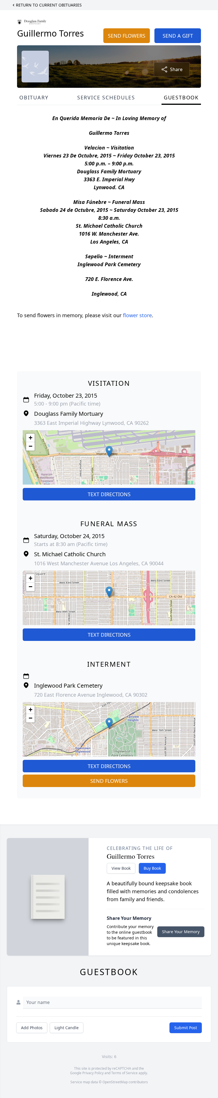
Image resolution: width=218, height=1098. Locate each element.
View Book (121, 868)
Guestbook (181, 97)
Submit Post (185, 1027)
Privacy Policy (93, 1073)
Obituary (33, 97)
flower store (137, 315)
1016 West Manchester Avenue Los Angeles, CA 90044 (99, 563)
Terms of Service (124, 1073)
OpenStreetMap (115, 1082)
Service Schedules (106, 97)
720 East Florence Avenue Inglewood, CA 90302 (90, 694)
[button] (109, 451)
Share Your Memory (181, 931)
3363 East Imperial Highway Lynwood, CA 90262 (91, 422)
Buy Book (152, 868)
